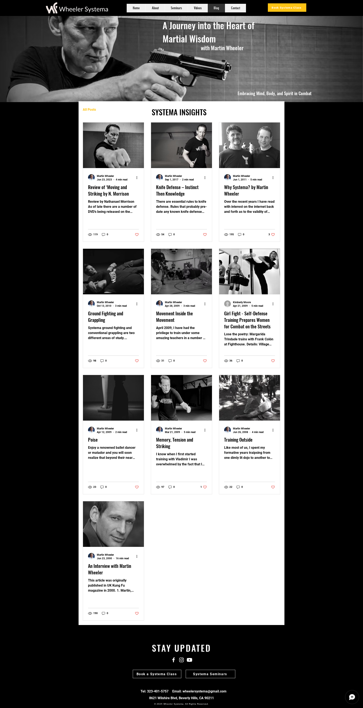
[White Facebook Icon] (173, 660)
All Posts (89, 110)
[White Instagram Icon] (181, 660)
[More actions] (138, 177)
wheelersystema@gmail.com (204, 691)
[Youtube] (189, 660)
